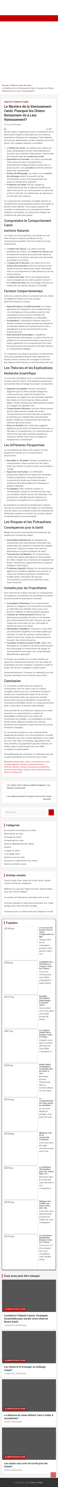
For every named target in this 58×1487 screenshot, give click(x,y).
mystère (23, 767)
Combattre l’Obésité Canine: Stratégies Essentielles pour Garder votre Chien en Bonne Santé (26, 1318)
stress (6, 772)
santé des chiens (43, 770)
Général (7, 847)
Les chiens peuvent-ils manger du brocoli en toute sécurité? (29, 797)
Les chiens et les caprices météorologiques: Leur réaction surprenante (28, 786)
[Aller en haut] (53, 1475)
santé (33, 770)
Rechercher (51, 812)
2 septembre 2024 (12, 1373)
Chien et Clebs (15, 4)
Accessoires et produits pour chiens (20, 830)
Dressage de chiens (12, 837)
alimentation (19, 762)
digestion (16, 764)
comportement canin (41, 762)
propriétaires (43, 767)
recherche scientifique (13, 770)
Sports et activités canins (15, 864)
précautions (32, 767)
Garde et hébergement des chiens (19, 844)
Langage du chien (12, 850)
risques (27, 770)
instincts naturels (11, 767)
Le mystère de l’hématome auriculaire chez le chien (27, 897)
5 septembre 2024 (12, 1325)
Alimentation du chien (13, 833)
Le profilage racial (12, 854)
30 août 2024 (9, 1422)
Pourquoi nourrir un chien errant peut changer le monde (28, 911)
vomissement (16, 772)
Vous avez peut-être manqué (22, 1275)
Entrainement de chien (14, 840)
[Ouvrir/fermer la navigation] (5, 18)
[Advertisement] (29, 54)
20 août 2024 (9, 1470)
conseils (7, 764)
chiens (30, 535)
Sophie (18, 124)
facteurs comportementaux (32, 764)
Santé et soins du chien (16, 102)
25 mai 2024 (9, 124)
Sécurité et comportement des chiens (21, 860)
